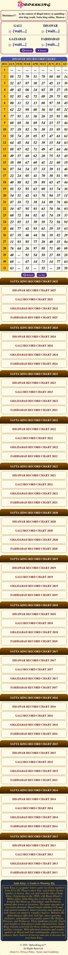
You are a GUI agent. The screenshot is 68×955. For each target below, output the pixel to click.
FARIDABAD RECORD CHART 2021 (34, 502)
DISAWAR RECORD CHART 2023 (34, 383)
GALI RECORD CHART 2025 (34, 299)
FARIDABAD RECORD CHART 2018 (34, 641)
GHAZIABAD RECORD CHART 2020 (34, 539)
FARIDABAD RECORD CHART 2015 (34, 780)
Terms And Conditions (47, 951)
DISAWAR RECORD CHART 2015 (34, 753)
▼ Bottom (41, 50)
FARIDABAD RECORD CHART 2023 (34, 410)
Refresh (28, 50)
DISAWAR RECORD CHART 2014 (34, 799)
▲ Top (42, 275)
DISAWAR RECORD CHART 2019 (34, 568)
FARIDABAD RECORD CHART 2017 (34, 687)
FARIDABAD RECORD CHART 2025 (34, 317)
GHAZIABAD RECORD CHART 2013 (34, 863)
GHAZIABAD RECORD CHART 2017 (34, 678)
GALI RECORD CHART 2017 (34, 669)
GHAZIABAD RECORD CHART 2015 (34, 771)
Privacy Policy (27, 951)
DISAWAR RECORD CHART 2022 (34, 429)
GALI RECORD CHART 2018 (34, 623)
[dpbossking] (34, 5)
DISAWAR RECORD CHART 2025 (34, 290)
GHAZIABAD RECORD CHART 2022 (34, 447)
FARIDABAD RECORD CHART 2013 (34, 872)
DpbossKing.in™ (37, 944)
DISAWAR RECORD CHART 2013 (34, 845)
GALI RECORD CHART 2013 (34, 854)
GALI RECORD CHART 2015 (34, 762)
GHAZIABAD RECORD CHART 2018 (34, 632)
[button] (34, 281)
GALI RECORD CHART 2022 (34, 438)
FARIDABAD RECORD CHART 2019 (34, 595)
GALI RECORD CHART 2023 (34, 392)
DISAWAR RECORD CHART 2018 (34, 614)
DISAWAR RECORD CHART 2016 (34, 706)
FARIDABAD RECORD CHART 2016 (34, 734)
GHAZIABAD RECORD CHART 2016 (34, 725)
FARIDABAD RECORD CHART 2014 (34, 826)
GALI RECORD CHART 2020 (34, 530)
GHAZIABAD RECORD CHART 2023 (34, 401)
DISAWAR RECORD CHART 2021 (34, 475)
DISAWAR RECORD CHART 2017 (34, 660)
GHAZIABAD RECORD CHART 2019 (34, 586)
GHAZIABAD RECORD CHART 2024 (34, 354)
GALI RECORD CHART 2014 (34, 808)
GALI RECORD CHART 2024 (34, 345)
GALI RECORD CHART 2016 (34, 715)
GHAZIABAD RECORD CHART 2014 (34, 817)
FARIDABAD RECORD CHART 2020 (34, 549)
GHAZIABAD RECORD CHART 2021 (34, 493)
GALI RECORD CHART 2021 (34, 484)
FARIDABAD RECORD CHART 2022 (34, 456)
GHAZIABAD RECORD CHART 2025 (34, 308)
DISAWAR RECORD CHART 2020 (34, 521)
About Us (14, 951)
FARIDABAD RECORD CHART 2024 (34, 364)
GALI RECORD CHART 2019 (34, 577)
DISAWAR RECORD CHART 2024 (34, 336)
